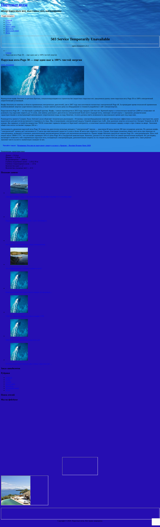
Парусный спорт (12, 31)
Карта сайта (10, 26)
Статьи (8, 24)
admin (11, 65)
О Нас (8, 22)
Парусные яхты (14, 4)
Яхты (8, 33)
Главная (9, 20)
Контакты (9, 29)
